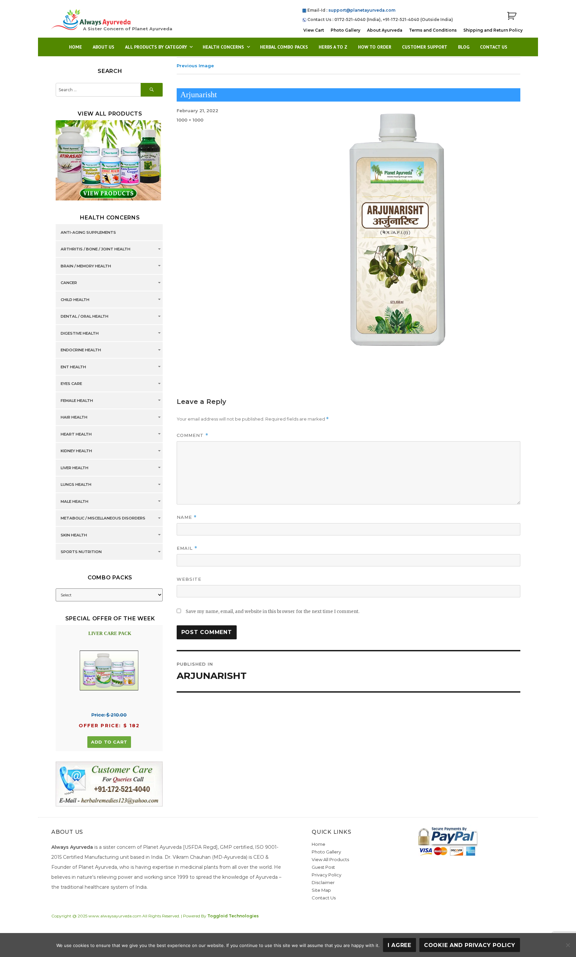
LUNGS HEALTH (76, 484)
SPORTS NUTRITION (81, 552)
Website (189, 579)
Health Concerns (223, 47)
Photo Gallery (345, 30)
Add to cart (109, 742)
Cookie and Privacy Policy (469, 945)
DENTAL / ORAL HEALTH (84, 316)
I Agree (399, 945)
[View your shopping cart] (511, 16)
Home (75, 47)
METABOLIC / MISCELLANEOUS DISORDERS (103, 518)
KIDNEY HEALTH (76, 451)
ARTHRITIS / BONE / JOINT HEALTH (95, 249)
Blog (463, 47)
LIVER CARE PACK (109, 633)
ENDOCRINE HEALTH (81, 350)
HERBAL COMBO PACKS (284, 47)
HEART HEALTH (76, 434)
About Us (103, 47)
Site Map (321, 890)
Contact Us (493, 47)
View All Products (330, 859)
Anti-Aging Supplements (88, 232)
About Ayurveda (384, 30)
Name (187, 517)
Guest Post (323, 867)
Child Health (75, 299)
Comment (192, 435)
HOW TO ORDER (374, 47)
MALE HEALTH (74, 501)
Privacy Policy (326, 874)
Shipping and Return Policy (493, 30)
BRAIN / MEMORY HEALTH (86, 266)
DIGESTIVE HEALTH (80, 333)
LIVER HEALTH (74, 468)
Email (187, 548)
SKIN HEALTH (74, 535)
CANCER (69, 283)
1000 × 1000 (190, 120)
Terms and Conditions (433, 30)
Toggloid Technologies (233, 915)
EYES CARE (71, 384)
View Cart (313, 30)
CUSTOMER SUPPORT (424, 47)
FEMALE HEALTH (77, 400)
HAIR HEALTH (74, 417)
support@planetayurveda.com (361, 10)
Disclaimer (323, 882)
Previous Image (195, 65)
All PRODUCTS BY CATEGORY (156, 47)
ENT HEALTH (73, 367)
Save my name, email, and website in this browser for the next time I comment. (272, 611)
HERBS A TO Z (333, 47)
